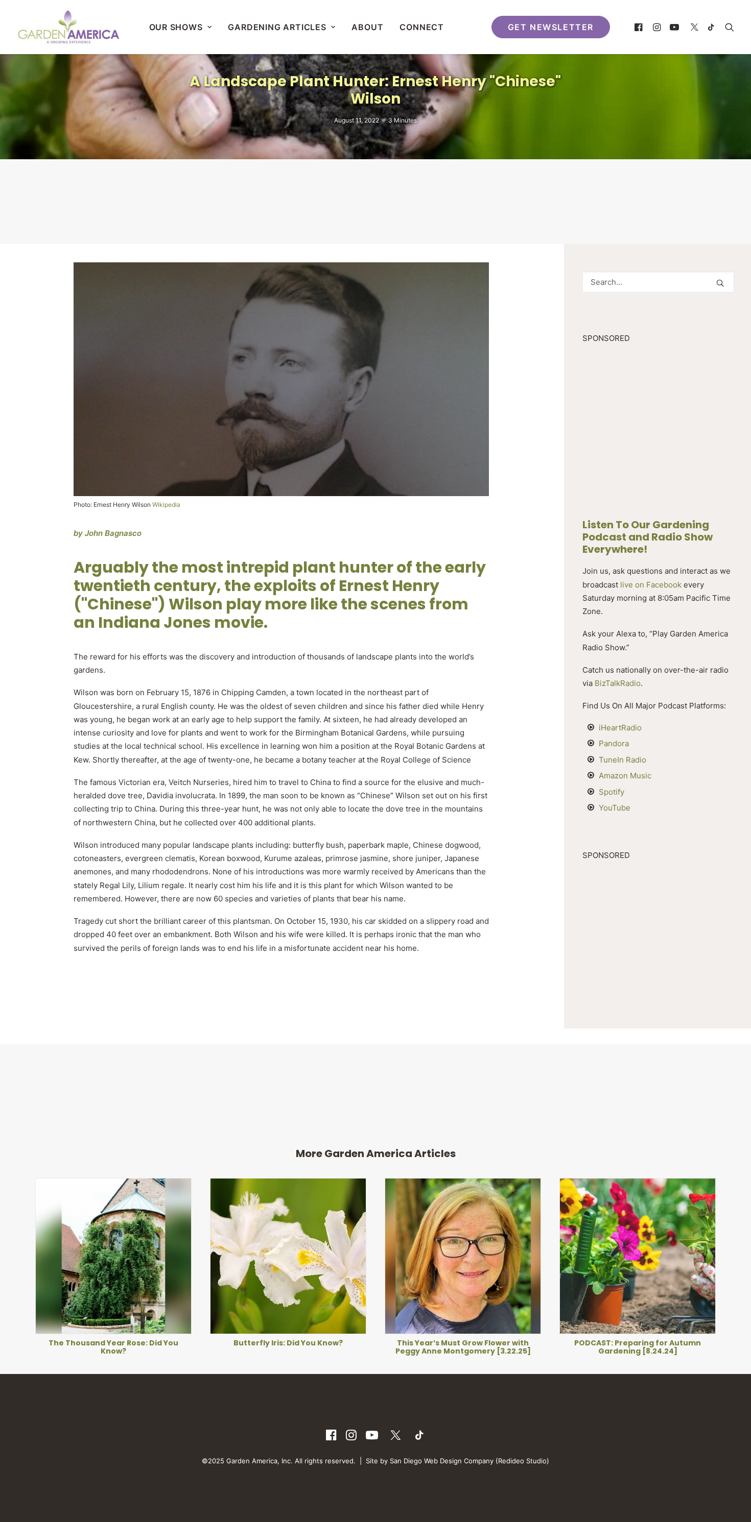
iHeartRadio (620, 727)
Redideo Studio (522, 1461)
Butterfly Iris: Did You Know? (113, 1343)
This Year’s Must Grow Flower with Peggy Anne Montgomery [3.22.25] (288, 1347)
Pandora (614, 743)
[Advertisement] (375, 201)
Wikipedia (166, 504)
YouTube (614, 808)
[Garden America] (68, 27)
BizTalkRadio (618, 683)
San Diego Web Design (427, 1461)
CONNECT (422, 27)
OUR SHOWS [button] (176, 27)
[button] (640, 27)
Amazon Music (625, 775)
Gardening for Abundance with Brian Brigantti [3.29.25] (637, 1308)
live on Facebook (651, 585)
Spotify (611, 792)
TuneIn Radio (622, 760)
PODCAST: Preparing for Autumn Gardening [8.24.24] (463, 1347)
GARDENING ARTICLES (277, 27)
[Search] (658, 282)
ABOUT (367, 27)
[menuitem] (180, 27)
